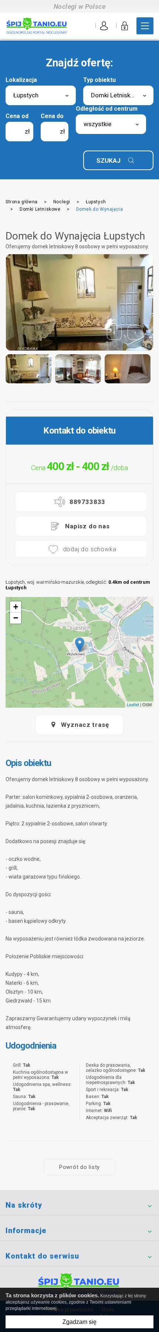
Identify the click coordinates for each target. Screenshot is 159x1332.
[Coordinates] (79, 644)
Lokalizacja (21, 79)
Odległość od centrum (107, 108)
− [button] (15, 617)
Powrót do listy (79, 1167)
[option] (79, 302)
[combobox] (41, 95)
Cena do (52, 116)
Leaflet (133, 704)
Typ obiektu (99, 79)
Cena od (17, 116)
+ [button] (15, 606)
